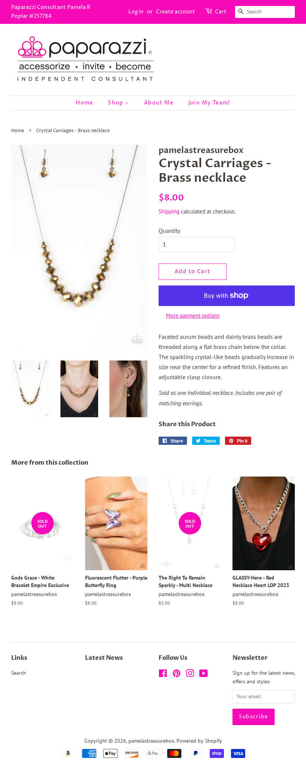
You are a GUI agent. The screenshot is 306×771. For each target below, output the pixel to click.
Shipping (169, 211)
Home (84, 102)
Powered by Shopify (199, 740)
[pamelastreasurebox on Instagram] (190, 674)
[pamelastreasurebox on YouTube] (203, 674)
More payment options (192, 315)
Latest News (104, 658)
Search (18, 672)
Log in (136, 11)
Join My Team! (209, 102)
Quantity (169, 230)
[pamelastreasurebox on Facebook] (163, 674)
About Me (159, 102)
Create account (175, 11)
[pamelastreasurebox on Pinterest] (176, 674)
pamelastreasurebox (151, 740)
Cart (221, 11)
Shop (116, 102)
